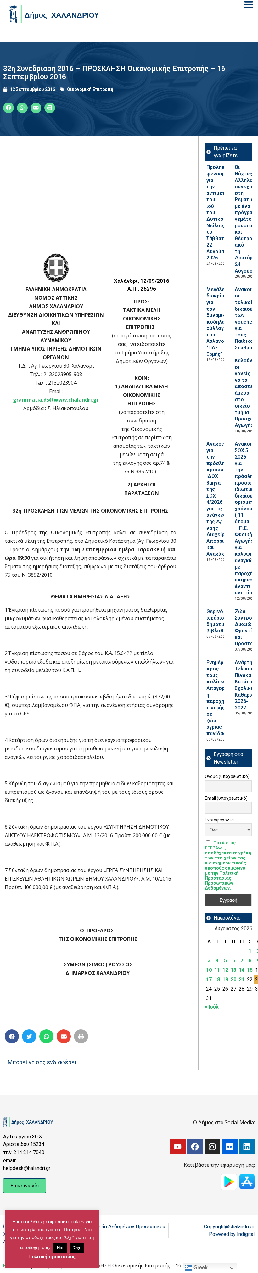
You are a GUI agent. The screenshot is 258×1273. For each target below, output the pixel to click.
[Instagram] (212, 1146)
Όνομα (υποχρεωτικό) (227, 776)
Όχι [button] (77, 1247)
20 (233, 979)
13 (233, 970)
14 (241, 970)
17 (209, 979)
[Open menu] (248, 4)
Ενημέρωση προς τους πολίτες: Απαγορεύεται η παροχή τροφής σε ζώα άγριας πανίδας (223, 698)
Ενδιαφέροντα (219, 819)
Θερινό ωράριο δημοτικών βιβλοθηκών (221, 621)
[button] (8, 108)
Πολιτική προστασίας (52, 1256)
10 (209, 970)
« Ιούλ (212, 1007)
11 (217, 970)
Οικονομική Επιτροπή (90, 89)
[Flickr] (230, 1146)
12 (225, 970)
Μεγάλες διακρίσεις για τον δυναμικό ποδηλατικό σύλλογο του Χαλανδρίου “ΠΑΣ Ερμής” (220, 321)
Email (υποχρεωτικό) (226, 798)
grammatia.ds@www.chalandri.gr (56, 399)
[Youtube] (178, 1146)
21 (241, 979)
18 (217, 979)
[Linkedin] (247, 1146)
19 (225, 979)
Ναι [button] (60, 1247)
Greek (200, 1267)
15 (250, 970)
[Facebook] (195, 1146)
